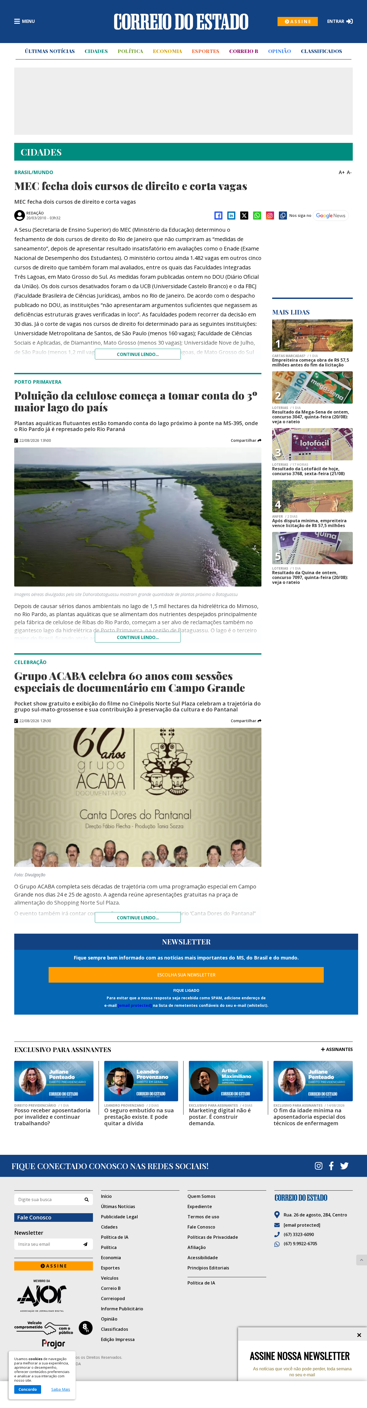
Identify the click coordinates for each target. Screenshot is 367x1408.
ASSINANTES (339, 1049)
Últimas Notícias (50, 51)
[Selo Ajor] (53, 1295)
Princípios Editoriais (208, 1267)
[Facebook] (218, 215)
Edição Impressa (118, 1339)
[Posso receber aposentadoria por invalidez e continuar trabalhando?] (53, 1081)
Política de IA (115, 1237)
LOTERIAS (286, 408)
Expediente (200, 1206)
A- (349, 172)
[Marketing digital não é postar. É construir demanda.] (226, 1081)
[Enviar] (85, 1244)
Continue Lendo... (138, 637)
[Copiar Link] (283, 215)
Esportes (205, 51)
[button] (246, 440)
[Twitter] (344, 1166)
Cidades (96, 51)
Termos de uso (204, 1216)
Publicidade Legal (119, 1216)
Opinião (279, 51)
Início (106, 1196)
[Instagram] (270, 215)
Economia (167, 51)
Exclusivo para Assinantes (220, 1105)
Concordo (28, 1389)
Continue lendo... (138, 354)
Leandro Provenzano (131, 1105)
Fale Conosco (201, 1226)
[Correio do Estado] (313, 1197)
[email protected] (135, 1005)
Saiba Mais (60, 1389)
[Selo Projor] (53, 1335)
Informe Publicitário (122, 1308)
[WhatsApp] (257, 215)
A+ (342, 172)
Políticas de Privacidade (213, 1237)
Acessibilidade (203, 1257)
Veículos (110, 1278)
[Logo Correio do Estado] (181, 21)
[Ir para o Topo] (361, 1260)
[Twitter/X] (244, 215)
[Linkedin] (231, 215)
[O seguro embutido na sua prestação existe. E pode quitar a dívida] (141, 1081)
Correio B (243, 51)
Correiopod (113, 1298)
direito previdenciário (41, 1105)
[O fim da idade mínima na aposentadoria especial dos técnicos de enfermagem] (313, 1081)
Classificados (321, 51)
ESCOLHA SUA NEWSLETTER (186, 975)
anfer (284, 516)
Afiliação (197, 1247)
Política (130, 51)
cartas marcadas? (295, 356)
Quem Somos (201, 1196)
